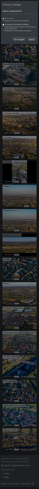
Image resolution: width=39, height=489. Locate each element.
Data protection (16, 11)
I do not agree (19, 40)
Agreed (31, 40)
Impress (6, 11)
